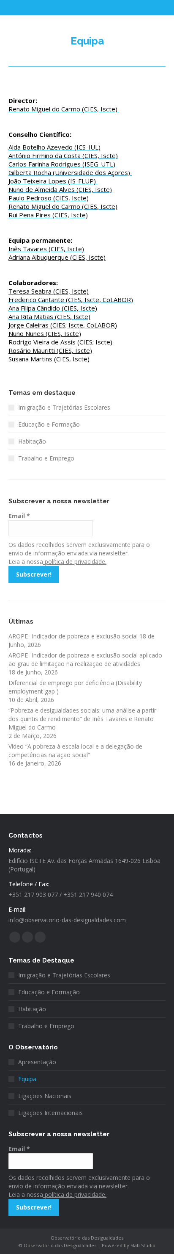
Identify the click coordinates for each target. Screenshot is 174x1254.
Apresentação (37, 1062)
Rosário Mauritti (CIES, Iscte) (50, 350)
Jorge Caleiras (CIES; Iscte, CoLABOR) (62, 325)
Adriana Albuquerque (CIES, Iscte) (57, 257)
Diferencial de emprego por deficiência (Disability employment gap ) (75, 687)
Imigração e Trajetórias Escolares (64, 407)
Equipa (27, 1079)
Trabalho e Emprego (46, 458)
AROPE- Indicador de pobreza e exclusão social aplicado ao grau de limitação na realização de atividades (85, 659)
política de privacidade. (74, 562)
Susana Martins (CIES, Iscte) (49, 359)
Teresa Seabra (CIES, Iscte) (48, 291)
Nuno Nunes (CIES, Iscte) (44, 333)
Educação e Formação (49, 424)
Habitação (32, 441)
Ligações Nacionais (44, 1096)
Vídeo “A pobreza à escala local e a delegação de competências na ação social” (75, 750)
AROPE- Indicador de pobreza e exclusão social (73, 636)
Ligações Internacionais (50, 1113)
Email (19, 516)
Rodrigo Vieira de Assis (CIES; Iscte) (60, 342)
